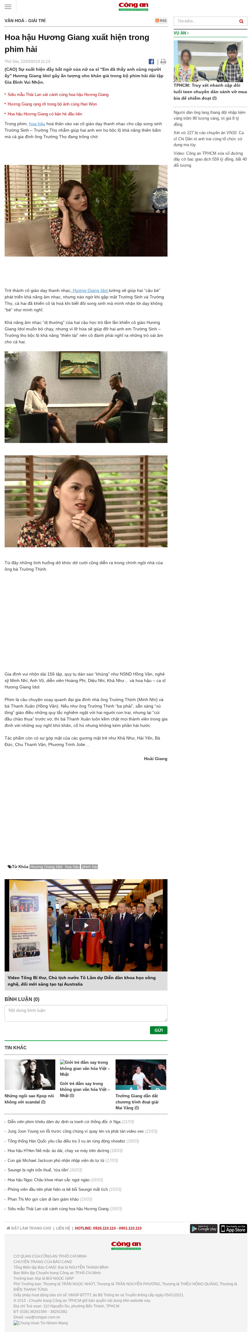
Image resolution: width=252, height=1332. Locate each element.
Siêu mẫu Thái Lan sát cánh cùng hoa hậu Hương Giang (58, 94)
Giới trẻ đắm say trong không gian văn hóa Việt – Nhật (85, 1089)
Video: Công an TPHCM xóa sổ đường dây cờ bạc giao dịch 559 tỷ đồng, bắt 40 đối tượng (210, 159)
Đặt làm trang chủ (30, 1228)
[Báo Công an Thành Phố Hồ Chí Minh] (133, 6)
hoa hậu (37, 123)
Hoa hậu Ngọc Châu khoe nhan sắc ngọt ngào (48, 1180)
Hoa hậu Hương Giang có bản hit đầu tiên (45, 114)
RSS (163, 20)
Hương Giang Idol (90, 290)
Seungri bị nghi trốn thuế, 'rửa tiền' (38, 1170)
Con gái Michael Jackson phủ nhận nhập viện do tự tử (56, 1160)
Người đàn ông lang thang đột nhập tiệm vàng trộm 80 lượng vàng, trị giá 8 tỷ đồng (210, 118)
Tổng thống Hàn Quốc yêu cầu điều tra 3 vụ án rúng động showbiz (66, 1141)
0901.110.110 (130, 1228)
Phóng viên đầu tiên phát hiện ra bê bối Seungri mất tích (58, 1189)
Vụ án (180, 33)
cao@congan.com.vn (42, 1317)
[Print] (163, 61)
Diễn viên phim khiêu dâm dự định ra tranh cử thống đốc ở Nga (64, 1121)
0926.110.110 (104, 1228)
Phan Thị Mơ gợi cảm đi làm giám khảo (43, 1199)
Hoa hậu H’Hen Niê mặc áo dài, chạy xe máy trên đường (58, 1150)
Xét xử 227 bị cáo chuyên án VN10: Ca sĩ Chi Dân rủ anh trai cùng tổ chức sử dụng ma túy (209, 138)
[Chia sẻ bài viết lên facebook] (151, 61)
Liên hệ (63, 1228)
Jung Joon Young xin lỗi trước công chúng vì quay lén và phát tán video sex (76, 1131)
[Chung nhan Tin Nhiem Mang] (41, 1323)
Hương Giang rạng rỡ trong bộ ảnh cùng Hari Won (52, 104)
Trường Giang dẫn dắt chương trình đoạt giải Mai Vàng (137, 1102)
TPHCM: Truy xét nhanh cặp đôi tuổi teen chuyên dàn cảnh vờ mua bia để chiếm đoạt (210, 92)
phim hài (89, 866)
